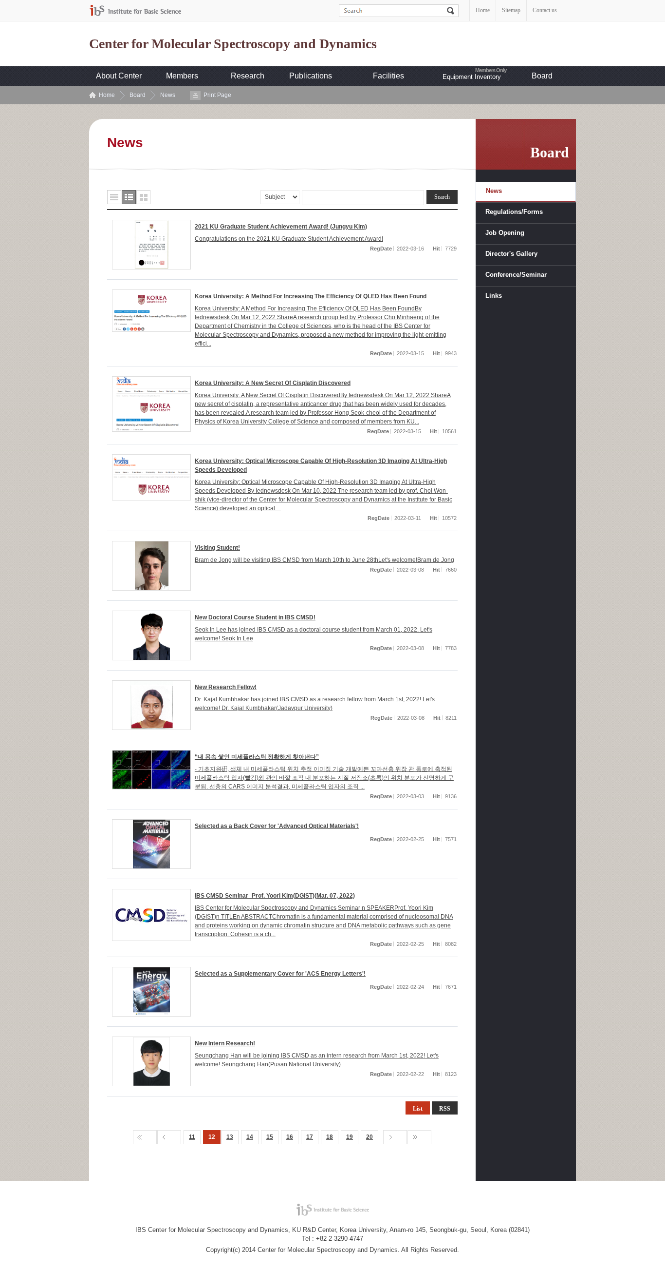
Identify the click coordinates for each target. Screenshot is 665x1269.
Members (182, 76)
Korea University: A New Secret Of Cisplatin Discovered (273, 383)
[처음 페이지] (145, 1137)
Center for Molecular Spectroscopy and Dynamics (233, 44)
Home (483, 10)
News (167, 95)
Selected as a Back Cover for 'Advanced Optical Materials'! (277, 826)
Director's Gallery (511, 253)
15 (269, 1137)
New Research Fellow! (226, 687)
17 (309, 1137)
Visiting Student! (217, 547)
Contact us (545, 10)
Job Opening (504, 232)
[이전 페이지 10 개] (169, 1137)
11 (192, 1137)
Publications (310, 76)
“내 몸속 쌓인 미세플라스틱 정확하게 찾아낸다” (257, 756)
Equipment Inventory (472, 76)
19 (349, 1137)
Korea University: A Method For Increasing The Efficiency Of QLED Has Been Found (310, 296)
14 (249, 1137)
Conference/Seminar (516, 274)
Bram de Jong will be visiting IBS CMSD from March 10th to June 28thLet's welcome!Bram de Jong (324, 560)
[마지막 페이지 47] (419, 1137)
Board (542, 76)
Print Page (217, 95)
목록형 (114, 197)
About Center (119, 76)
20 (369, 1137)
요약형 (129, 197)
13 (229, 1137)
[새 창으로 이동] (135, 10)
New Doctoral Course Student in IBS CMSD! (255, 617)
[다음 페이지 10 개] (395, 1137)
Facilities (388, 76)
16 (289, 1137)
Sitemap (511, 10)
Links (493, 295)
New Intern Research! (225, 1043)
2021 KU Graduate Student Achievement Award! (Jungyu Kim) (281, 226)
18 (329, 1137)
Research (247, 76)
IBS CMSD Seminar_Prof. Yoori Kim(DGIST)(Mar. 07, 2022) (275, 895)
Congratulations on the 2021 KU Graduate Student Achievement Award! (289, 238)
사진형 (143, 197)
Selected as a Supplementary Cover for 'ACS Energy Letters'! (280, 973)
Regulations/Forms (514, 211)
